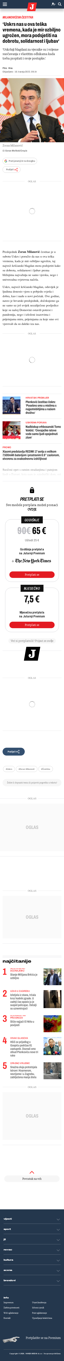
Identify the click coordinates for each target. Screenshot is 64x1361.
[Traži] (59, 4)
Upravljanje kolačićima (42, 1318)
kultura (8, 1260)
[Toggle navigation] (5, 4)
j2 (5, 1239)
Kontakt (7, 1318)
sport (7, 1229)
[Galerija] (32, 110)
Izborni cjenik (38, 1307)
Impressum (8, 1302)
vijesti (8, 1219)
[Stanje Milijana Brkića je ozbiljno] (52, 976)
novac (8, 1249)
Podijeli (10, 169)
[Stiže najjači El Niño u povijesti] (52, 1023)
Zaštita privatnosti (11, 1307)
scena (8, 1270)
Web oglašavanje (11, 1313)
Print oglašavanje (39, 1313)
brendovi (10, 1280)
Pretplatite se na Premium (43, 1338)
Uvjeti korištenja (39, 1302)
